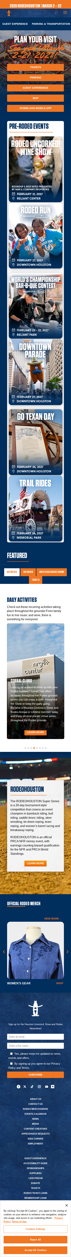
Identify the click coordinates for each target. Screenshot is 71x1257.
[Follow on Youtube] (47, 1087)
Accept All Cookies (35, 1250)
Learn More (35, 732)
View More (51, 918)
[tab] (12, 572)
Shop (59, 983)
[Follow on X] (25, 1087)
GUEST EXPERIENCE (35, 87)
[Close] (67, 1205)
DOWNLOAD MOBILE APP (35, 108)
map (35, 98)
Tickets (35, 67)
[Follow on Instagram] (39, 1087)
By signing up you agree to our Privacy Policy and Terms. (34, 1065)
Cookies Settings (35, 1229)
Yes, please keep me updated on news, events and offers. (34, 1055)
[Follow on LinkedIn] (52, 1086)
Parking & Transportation (51, 24)
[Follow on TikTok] (32, 1087)
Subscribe (35, 1074)
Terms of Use (19, 1221)
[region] (35, 1228)
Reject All (35, 1239)
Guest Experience (15, 24)
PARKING (35, 77)
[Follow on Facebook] (18, 1086)
